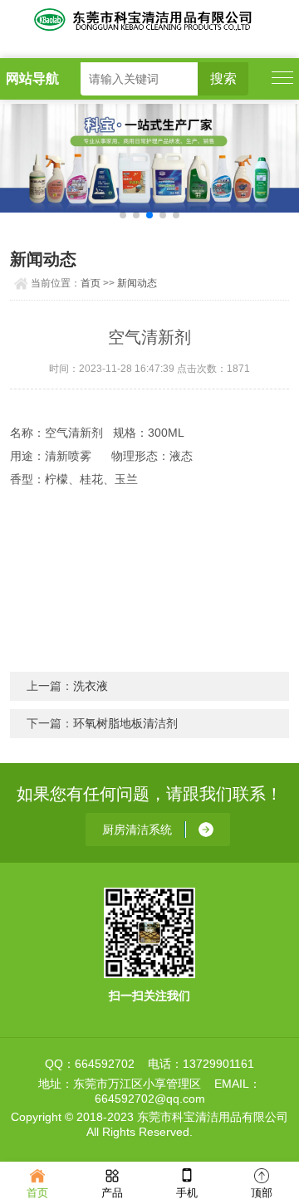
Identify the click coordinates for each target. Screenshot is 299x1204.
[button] (123, 215)
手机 (187, 1193)
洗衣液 (90, 686)
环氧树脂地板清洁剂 (125, 723)
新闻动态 (137, 283)
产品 (112, 1193)
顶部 (261, 1193)
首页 (90, 283)
